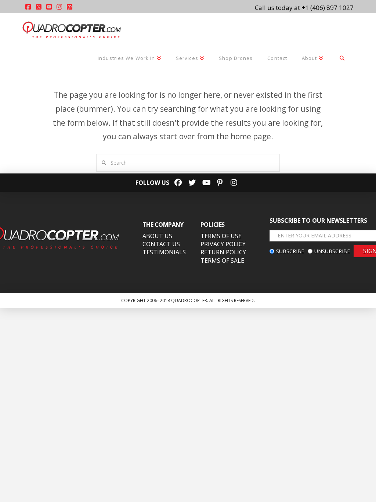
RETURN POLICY (223, 252)
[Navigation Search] (341, 58)
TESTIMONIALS (164, 252)
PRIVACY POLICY (223, 244)
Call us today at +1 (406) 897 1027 (304, 7)
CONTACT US (161, 244)
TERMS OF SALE (222, 261)
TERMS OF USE (221, 236)
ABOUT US (157, 236)
